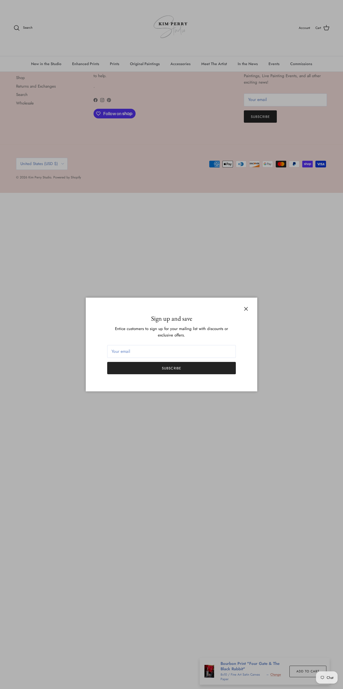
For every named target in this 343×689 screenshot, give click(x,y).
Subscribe (171, 368)
